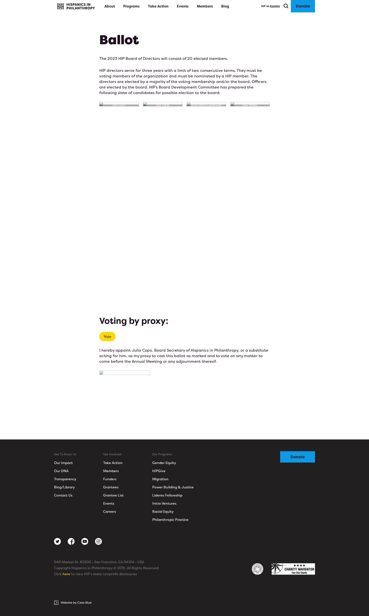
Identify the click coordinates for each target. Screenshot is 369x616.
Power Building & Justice (173, 487)
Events (183, 6)
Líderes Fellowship (167, 495)
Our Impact (63, 462)
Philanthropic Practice (170, 519)
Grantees (111, 487)
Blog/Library (64, 487)
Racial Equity (163, 511)
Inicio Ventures (164, 503)
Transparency (65, 479)
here (66, 574)
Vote (107, 336)
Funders (109, 479)
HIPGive (158, 471)
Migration (160, 479)
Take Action (158, 6)
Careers (109, 511)
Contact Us (63, 495)
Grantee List (113, 495)
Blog (225, 6)
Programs (131, 6)
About (110, 6)
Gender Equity (164, 462)
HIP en (270, 6)
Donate (303, 6)
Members (205, 6)
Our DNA (61, 471)
